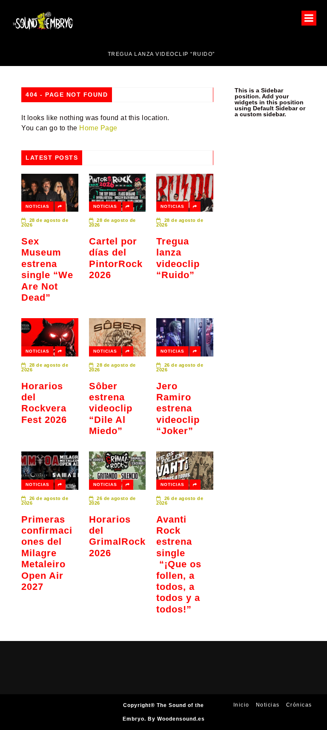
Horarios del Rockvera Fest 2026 (44, 403)
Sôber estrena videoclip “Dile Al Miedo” (110, 409)
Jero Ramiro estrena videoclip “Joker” (178, 409)
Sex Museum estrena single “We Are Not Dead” (47, 269)
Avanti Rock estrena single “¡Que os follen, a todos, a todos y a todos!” (178, 564)
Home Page (98, 128)
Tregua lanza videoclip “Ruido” (178, 258)
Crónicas (299, 705)
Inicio (241, 705)
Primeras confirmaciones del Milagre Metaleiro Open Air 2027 (46, 553)
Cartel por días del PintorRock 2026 (116, 258)
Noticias (37, 206)
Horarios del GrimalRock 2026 (117, 536)
